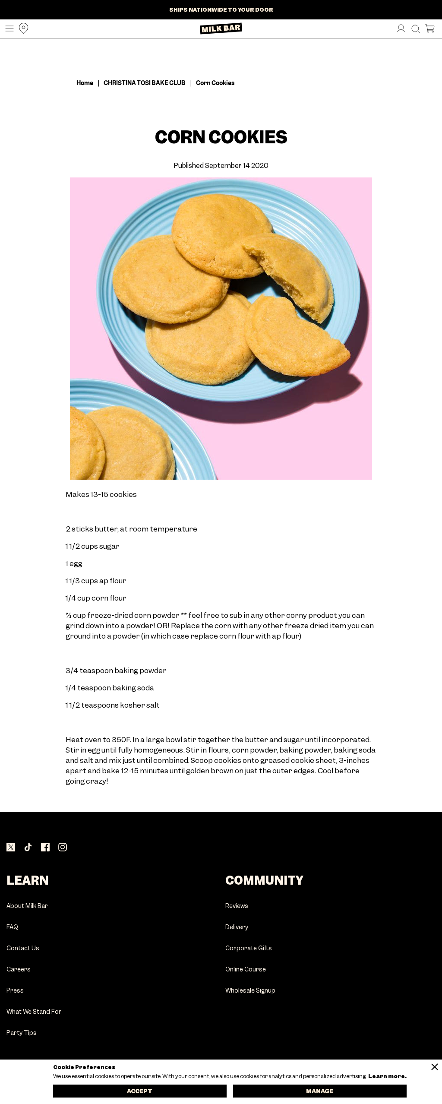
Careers (18, 969)
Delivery (236, 927)
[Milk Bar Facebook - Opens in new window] (45, 847)
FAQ (12, 927)
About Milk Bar (27, 906)
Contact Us (22, 948)
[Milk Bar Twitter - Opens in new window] (10, 847)
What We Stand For (34, 1011)
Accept (139, 1091)
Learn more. (387, 1076)
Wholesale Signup (250, 990)
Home (84, 83)
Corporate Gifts (248, 948)
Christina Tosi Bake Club (145, 83)
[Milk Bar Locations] (21, 29)
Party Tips (21, 1033)
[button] (7, 29)
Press (15, 990)
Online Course (245, 969)
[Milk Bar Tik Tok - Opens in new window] (28, 847)
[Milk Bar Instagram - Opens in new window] (62, 847)
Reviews (236, 906)
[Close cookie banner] (434, 1067)
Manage (319, 1091)
